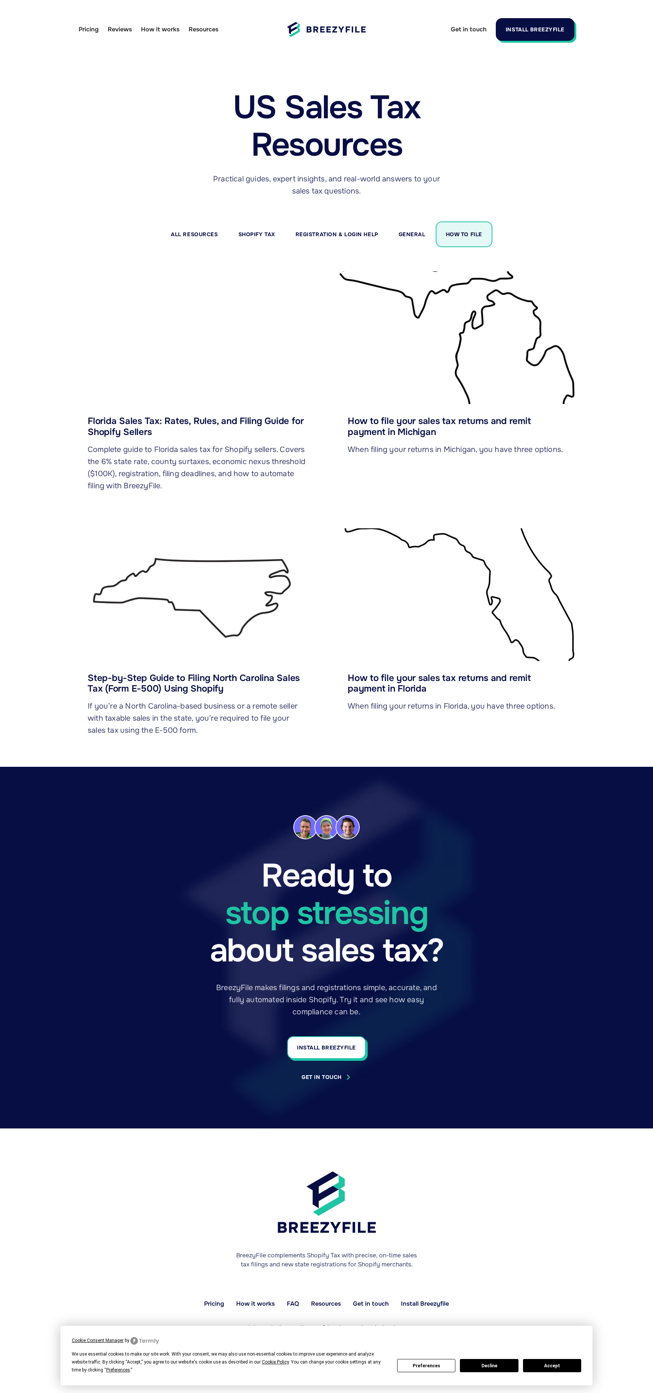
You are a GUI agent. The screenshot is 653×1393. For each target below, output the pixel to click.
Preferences (426, 1365)
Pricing (89, 29)
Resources (203, 29)
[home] (326, 29)
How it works (160, 29)
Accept (552, 1365)
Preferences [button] (118, 1370)
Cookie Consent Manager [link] (98, 1340)
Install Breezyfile (425, 1304)
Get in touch (469, 29)
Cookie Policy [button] (275, 1362)
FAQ (293, 1304)
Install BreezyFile (535, 29)
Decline (489, 1365)
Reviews (120, 29)
